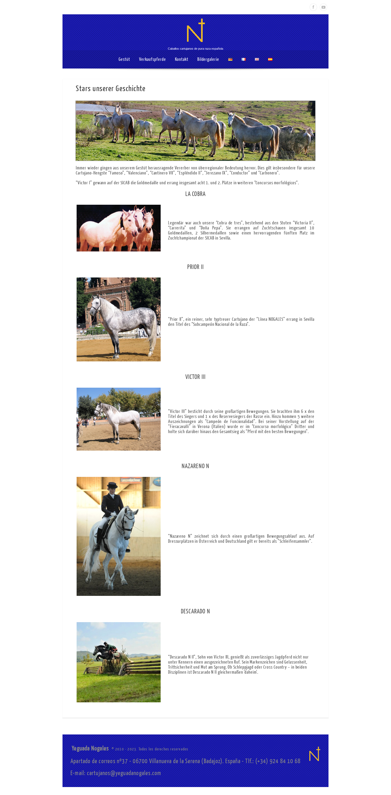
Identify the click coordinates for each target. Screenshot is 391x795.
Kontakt (181, 59)
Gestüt (124, 59)
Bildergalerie (208, 59)
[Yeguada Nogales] (195, 45)
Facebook (313, 7)
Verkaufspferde (152, 59)
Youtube (323, 7)
